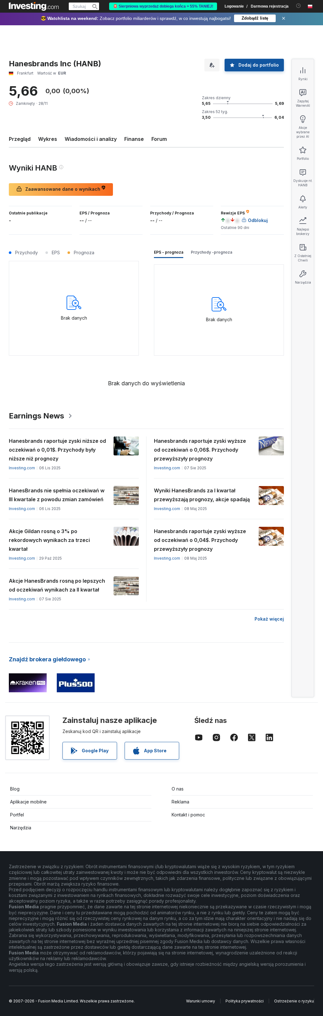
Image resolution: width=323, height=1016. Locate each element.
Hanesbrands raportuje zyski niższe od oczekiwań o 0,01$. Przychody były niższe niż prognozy (57, 450)
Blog (15, 788)
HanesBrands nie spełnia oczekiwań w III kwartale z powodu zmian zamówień (56, 494)
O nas (178, 788)
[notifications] (298, 6)
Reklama (180, 801)
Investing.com (22, 468)
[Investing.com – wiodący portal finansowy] (34, 6)
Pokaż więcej (269, 619)
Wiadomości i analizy (91, 139)
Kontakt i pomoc (188, 814)
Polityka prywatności (245, 1001)
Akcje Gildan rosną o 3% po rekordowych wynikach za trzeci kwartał (49, 540)
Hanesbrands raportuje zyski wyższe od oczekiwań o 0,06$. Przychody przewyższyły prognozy (200, 450)
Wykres (47, 139)
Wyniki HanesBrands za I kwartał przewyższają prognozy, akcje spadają (202, 494)
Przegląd (20, 139)
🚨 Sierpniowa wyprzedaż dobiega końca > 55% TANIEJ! (163, 6)
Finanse (134, 139)
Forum (159, 139)
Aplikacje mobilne (28, 801)
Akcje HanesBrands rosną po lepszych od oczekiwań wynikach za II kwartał (57, 585)
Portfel (17, 814)
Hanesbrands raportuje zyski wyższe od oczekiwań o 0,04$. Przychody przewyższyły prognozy (200, 540)
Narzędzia (20, 827)
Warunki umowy (200, 1001)
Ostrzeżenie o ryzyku (294, 1001)
